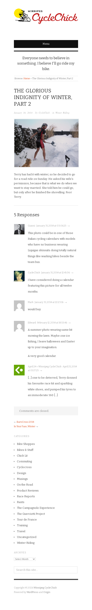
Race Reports (26, 496)
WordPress (32, 592)
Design (21, 473)
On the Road (25, 484)
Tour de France (27, 519)
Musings (22, 478)
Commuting (24, 461)
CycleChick (44, 112)
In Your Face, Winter (24, 426)
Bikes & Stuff (25, 449)
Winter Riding (62, 112)
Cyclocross (24, 467)
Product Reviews (28, 490)
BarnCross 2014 (25, 422)
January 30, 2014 (23, 112)
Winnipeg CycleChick (45, 587)
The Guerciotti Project (31, 513)
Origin (46, 592)
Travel (21, 531)
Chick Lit (22, 455)
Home (27, 78)
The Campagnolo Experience (36, 507)
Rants (20, 502)
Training (22, 525)
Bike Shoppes (26, 444)
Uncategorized (26, 537)
